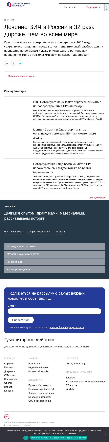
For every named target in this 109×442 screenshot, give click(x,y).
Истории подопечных (38, 231)
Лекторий (59, 231)
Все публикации (97, 197)
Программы (10, 379)
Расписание (70, 7)
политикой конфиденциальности (67, 327)
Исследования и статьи (21, 246)
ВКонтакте (71, 385)
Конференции (15, 261)
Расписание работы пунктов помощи (85, 381)
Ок (26, 438)
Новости (8, 387)
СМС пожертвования (39, 401)
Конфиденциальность (39, 397)
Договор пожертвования (41, 393)
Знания (9, 19)
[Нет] (105, 434)
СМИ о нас (10, 375)
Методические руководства (23, 254)
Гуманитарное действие (29, 339)
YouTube (70, 389)
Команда (8, 367)
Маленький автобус (38, 371)
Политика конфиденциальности (17, 425)
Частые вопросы (13, 231)
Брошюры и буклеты (19, 269)
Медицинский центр (38, 367)
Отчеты (8, 383)
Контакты (9, 391)
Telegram (70, 377)
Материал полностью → (21, 76)
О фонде (8, 363)
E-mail (11, 306)
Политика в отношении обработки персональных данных (58, 438)
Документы (10, 371)
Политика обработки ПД (41, 389)
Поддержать (93, 7)
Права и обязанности (39, 385)
